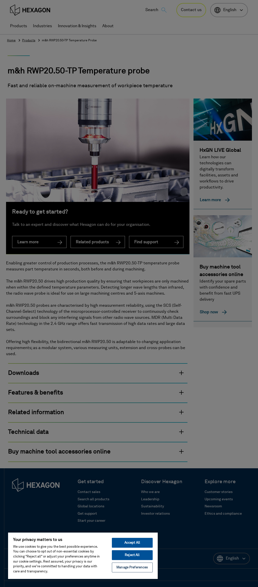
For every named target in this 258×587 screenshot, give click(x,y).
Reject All (132, 555)
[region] (83, 555)
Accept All (132, 542)
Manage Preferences (132, 567)
